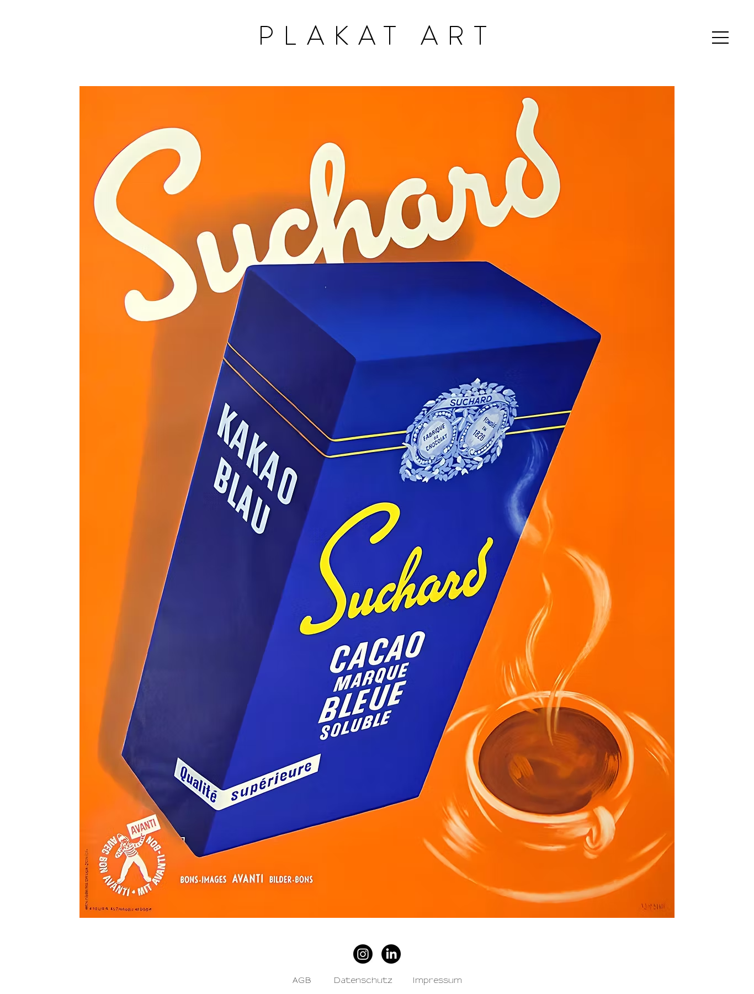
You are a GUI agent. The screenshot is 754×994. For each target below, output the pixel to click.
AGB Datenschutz (342, 980)
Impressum (437, 980)
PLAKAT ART (377, 36)
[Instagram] (363, 954)
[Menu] (721, 37)
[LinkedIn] (391, 954)
